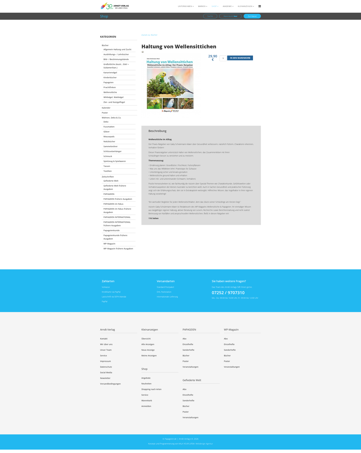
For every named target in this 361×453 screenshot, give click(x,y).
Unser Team (106, 350)
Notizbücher (109, 141)
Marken (202, 6)
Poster (105, 112)
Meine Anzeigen (149, 355)
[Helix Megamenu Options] (259, 6)
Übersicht (146, 338)
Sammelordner (111, 146)
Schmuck (108, 156)
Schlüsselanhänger (113, 151)
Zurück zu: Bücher (149, 35)
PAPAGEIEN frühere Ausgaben (118, 199)
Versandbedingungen (110, 383)
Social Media (106, 372)
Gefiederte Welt (111, 180)
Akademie (227, 6)
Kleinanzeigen (245, 6)
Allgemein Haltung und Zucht (117, 49)
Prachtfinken (110, 87)
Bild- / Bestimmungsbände (116, 59)
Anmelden (146, 406)
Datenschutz (106, 366)
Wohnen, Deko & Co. (111, 117)
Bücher (105, 45)
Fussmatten (109, 126)
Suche (210, 16)
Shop (214, 6)
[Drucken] (201, 52)
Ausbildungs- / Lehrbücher (116, 54)
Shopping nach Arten (151, 389)
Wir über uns (106, 344)
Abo (184, 338)
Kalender (106, 107)
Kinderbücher (110, 77)
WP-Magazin (109, 243)
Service (103, 355)
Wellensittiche (110, 92)
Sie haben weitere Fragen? (229, 281)
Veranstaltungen (190, 366)
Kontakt (103, 338)
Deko (106, 121)
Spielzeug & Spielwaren (115, 161)
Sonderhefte (188, 350)
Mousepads (109, 136)
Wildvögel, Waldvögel (114, 97)
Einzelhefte (188, 344)
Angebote (145, 378)
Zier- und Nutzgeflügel (114, 102)
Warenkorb (230, 16)
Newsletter (105, 378)
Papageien (109, 82)
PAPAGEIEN (109, 194)
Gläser (107, 131)
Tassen (107, 166)
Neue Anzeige (148, 350)
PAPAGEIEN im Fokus (113, 204)
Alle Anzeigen (147, 344)
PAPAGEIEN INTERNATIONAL (117, 217)
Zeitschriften (108, 176)
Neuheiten (146, 383)
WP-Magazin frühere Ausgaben (118, 248)
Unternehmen (185, 6)
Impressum (105, 361)
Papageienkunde (112, 230)
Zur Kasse (252, 16)
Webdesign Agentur (204, 443)
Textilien (108, 171)
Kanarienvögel (110, 72)
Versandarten (166, 281)
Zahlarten (108, 281)
